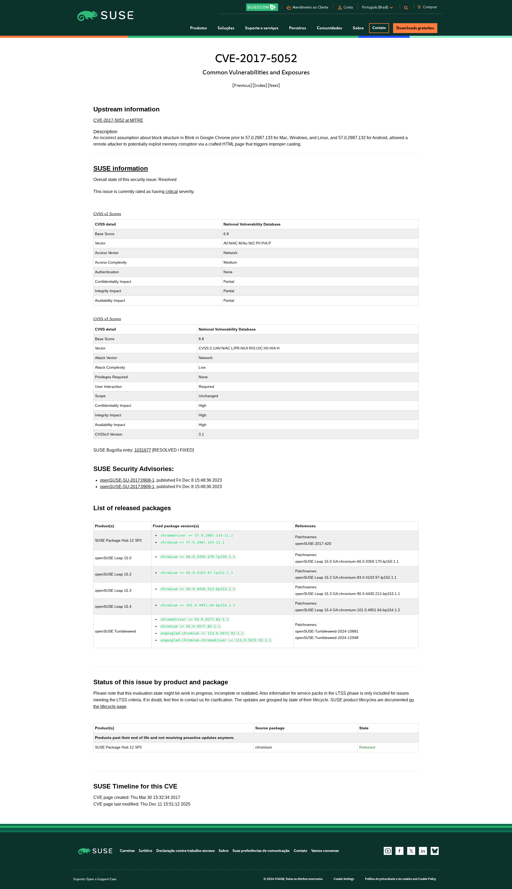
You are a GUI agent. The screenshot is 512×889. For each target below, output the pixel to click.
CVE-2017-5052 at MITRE (118, 120)
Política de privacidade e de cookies (388, 879)
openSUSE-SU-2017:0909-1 (127, 486)
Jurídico (145, 850)
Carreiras (127, 850)
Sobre (224, 850)
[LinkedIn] (423, 851)
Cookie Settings (344, 879)
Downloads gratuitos (415, 28)
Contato (379, 28)
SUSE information (120, 168)
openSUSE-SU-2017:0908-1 (127, 480)
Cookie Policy (427, 879)
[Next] (274, 85)
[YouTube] (388, 851)
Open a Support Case (101, 879)
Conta (348, 7)
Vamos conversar (325, 850)
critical (172, 191)
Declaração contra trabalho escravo (185, 850)
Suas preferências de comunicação (261, 850)
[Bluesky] (435, 851)
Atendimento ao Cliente (310, 7)
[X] (411, 851)
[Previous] (242, 85)
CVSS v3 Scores (107, 319)
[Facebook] (399, 851)
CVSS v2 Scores (107, 214)
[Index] (260, 85)
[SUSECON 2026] (262, 7)
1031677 (142, 450)
